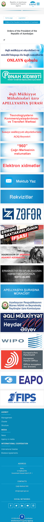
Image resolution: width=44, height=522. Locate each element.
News (3, 435)
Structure (4, 425)
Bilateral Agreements (9, 453)
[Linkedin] (22, 505)
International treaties (9, 449)
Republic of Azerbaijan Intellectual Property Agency (18, 4)
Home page (9, 18)
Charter (4, 421)
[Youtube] (27, 505)
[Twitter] (16, 505)
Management (6, 418)
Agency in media (8, 439)
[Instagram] (33, 505)
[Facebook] (10, 505)
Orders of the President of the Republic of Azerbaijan (21, 22)
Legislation (22, 18)
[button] (22, 517)
